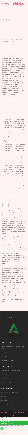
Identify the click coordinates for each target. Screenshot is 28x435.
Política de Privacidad (6, 412)
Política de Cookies (18, 412)
